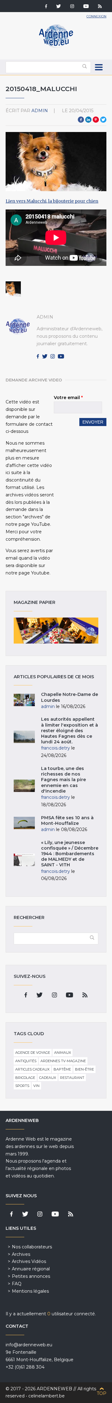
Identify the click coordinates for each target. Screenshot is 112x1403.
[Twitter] (58, 7)
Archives (21, 1254)
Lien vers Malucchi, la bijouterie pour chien (52, 201)
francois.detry (55, 748)
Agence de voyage (32, 1052)
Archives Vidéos (29, 1261)
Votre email (68, 397)
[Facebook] (46, 7)
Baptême (62, 1069)
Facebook (81, 120)
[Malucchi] (13, 289)
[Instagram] (72, 7)
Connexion (96, 16)
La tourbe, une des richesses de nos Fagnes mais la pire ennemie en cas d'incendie (63, 780)
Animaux (62, 1052)
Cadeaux (47, 1077)
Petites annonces (31, 1276)
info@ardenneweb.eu (29, 1345)
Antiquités (25, 1061)
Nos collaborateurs (32, 1247)
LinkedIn (88, 120)
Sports (22, 1086)
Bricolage (25, 1077)
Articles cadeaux (32, 1069)
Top (101, 1393)
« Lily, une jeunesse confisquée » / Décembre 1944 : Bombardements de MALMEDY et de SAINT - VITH (69, 854)
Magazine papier (56, 631)
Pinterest (96, 120)
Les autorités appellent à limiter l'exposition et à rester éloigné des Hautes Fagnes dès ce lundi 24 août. (69, 730)
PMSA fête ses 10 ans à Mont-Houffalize (67, 820)
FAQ (16, 1283)
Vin (36, 1086)
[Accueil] (56, 46)
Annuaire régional (31, 1269)
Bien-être (84, 1069)
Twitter (103, 120)
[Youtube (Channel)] (86, 7)
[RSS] (100, 7)
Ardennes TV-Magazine (63, 1061)
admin (39, 110)
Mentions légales (30, 1291)
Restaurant (72, 1077)
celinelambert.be (46, 1396)
